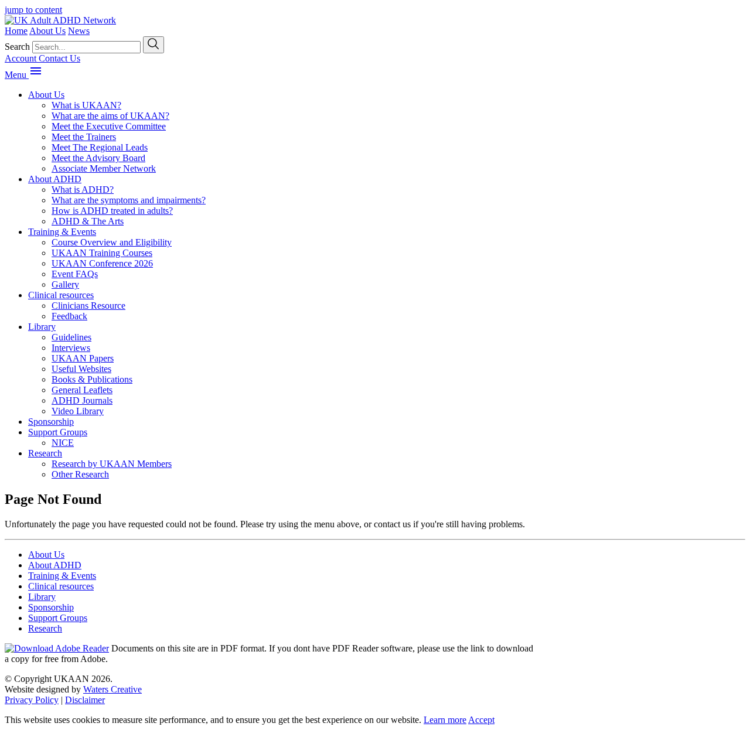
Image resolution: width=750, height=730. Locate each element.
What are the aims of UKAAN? (110, 116)
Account (22, 58)
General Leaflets (82, 390)
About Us (47, 31)
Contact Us (59, 58)
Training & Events (62, 232)
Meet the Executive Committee (109, 126)
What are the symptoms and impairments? (129, 200)
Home (16, 31)
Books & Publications (92, 379)
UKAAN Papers (83, 358)
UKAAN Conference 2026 (102, 263)
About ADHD (54, 179)
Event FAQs (75, 274)
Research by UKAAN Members (112, 464)
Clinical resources (61, 295)
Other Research (80, 474)
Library (42, 327)
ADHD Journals (82, 400)
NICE (63, 443)
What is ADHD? (83, 190)
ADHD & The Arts (88, 221)
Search (17, 47)
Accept (481, 720)
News (79, 31)
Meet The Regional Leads (100, 147)
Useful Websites (81, 369)
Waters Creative (112, 689)
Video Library (78, 411)
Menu (17, 75)
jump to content (33, 10)
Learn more (445, 720)
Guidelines (71, 337)
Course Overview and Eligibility (112, 242)
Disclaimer (85, 700)
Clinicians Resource (88, 306)
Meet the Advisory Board (98, 158)
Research (45, 453)
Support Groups (57, 432)
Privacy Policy (32, 700)
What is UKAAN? (86, 105)
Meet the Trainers (84, 137)
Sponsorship (51, 422)
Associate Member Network (104, 168)
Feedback (69, 316)
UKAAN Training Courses (102, 253)
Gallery (65, 284)
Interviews (71, 348)
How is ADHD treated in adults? (112, 211)
